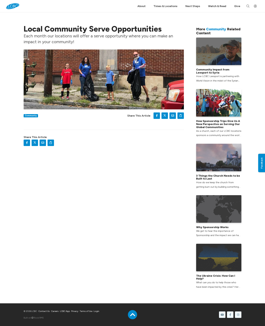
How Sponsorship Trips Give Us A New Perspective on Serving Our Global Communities (218, 124)
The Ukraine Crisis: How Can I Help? (215, 277)
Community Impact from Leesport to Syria (212, 71)
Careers (55, 311)
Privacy (74, 311)
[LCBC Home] (12, 6)
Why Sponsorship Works (212, 227)
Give (237, 6)
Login (96, 311)
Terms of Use (86, 311)
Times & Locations (165, 6)
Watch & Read (217, 6)
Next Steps (192, 6)
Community (31, 115)
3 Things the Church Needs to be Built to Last (218, 177)
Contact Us (44, 311)
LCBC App (65, 311)
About (141, 6)
